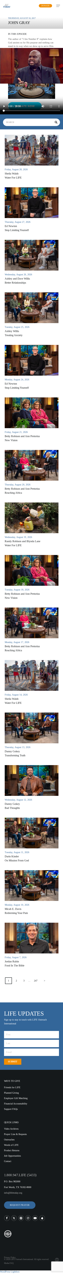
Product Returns (11, 1150)
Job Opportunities (12, 1156)
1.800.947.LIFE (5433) (20, 1175)
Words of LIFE (11, 1145)
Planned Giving (11, 1093)
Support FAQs (11, 1109)
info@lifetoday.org (13, 1193)
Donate (45, 6)
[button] (19, 1205)
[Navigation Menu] (58, 5)
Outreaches (9, 1139)
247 (35, 980)
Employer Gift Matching (16, 1098)
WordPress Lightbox (9, 1271)
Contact (7, 1161)
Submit (12, 1061)
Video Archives (11, 1129)
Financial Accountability (15, 1103)
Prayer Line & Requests (15, 1134)
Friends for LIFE (12, 1087)
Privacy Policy (10, 1257)
